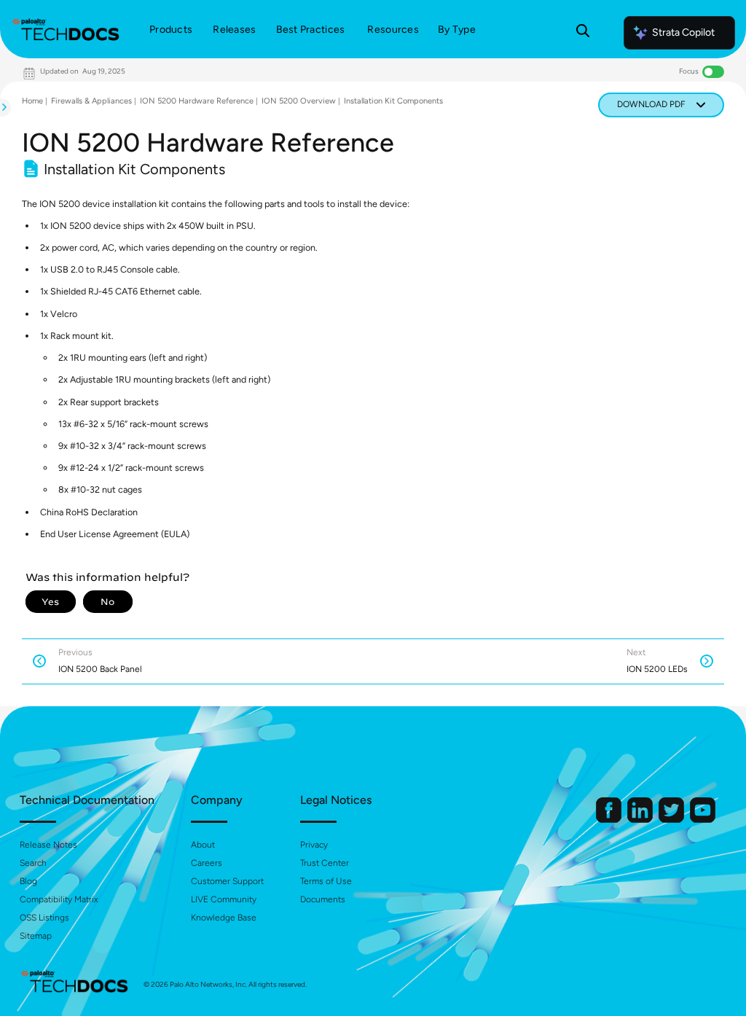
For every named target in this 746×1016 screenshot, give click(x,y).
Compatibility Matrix (59, 899)
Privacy (314, 845)
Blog (28, 881)
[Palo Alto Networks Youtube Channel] (702, 819)
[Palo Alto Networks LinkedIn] (641, 819)
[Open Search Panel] (583, 33)
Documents (322, 899)
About (203, 845)
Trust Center (324, 863)
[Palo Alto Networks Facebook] (610, 819)
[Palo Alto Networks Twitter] (672, 819)
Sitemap (36, 936)
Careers (206, 863)
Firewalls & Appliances (91, 101)
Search (33, 863)
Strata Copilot (683, 32)
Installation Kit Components (393, 101)
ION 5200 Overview (299, 101)
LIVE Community (223, 899)
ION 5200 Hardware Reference (197, 101)
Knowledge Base (223, 918)
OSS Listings (44, 918)
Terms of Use (326, 881)
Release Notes (48, 845)
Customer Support (227, 881)
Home (32, 101)
